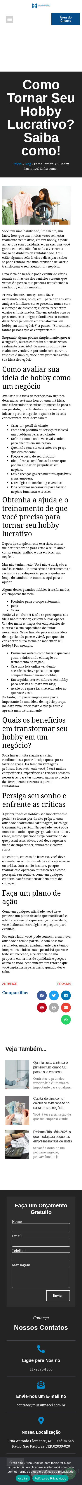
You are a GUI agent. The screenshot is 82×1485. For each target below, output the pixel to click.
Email (17, 1236)
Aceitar (23, 1478)
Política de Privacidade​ (50, 1478)
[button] (9, 19)
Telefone (19, 1250)
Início (17, 164)
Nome (17, 1221)
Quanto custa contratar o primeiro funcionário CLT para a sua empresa (50, 1067)
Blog (28, 164)
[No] (75, 1471)
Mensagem (21, 1265)
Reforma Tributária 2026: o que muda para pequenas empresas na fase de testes (52, 1136)
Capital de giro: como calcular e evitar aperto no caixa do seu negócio (51, 1103)
